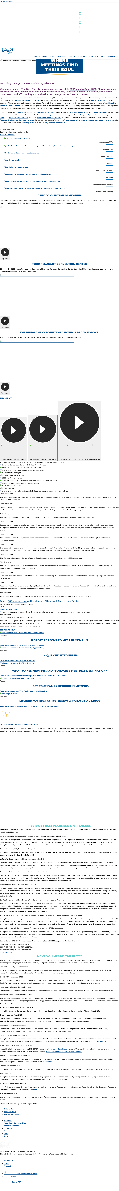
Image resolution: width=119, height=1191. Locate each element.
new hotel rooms (98, 100)
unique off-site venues (44, 112)
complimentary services (48, 115)
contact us (60, 123)
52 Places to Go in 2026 (83, 89)
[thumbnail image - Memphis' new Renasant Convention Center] (37, 276)
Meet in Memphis (7, 135)
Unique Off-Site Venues (59, 655)
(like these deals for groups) (49, 117)
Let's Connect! (6, 952)
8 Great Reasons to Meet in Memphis (59, 640)
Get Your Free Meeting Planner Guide (17, 725)
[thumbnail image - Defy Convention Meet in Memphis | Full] (37, 207)
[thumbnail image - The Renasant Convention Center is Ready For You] (37, 342)
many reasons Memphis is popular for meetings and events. (90, 120)
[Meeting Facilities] (59, 138)
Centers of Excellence (57, 1049)
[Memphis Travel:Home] (7, 54)
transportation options (18, 117)
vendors (80, 115)
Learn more (101, 1041)
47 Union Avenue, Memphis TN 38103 (15, 1157)
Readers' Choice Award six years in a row (17, 120)
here (35, 1090)
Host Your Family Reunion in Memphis (59, 686)
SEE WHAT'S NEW (7, 630)
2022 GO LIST (48, 1062)
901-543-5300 (36, 1157)
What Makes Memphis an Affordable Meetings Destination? (59, 670)
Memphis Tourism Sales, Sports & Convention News (59, 701)
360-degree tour (17, 601)
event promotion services (95, 115)
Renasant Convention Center (27, 100)
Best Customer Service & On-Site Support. (64, 1052)
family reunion (49, 123)
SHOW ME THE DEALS (9, 609)
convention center (24, 112)
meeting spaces (100, 112)
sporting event (28, 123)
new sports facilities (76, 112)
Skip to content (6, 1)
